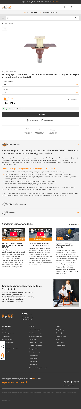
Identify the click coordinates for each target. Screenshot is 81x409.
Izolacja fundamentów (35, 342)
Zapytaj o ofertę (49, 120)
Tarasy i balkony (33, 349)
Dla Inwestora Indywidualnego (38, 368)
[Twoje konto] (71, 7)
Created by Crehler (6, 400)
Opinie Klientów (60, 346)
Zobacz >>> (56, 2)
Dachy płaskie (33, 339)
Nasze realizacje (61, 336)
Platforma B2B (6, 352)
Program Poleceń (34, 355)
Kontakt (58, 339)
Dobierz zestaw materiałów (10, 349)
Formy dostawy (6, 336)
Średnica (5, 89)
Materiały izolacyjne (35, 330)
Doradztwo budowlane (36, 333)
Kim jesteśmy (60, 330)
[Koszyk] (77, 7)
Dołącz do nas (60, 342)
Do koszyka (40, 114)
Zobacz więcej (73, 224)
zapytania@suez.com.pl (49, 12)
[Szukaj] (76, 18)
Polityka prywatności (8, 333)
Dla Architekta (33, 365)
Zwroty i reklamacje (7, 342)
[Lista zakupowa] (65, 7)
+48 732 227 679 (32, 12)
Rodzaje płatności (7, 339)
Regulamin (5, 330)
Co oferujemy (60, 333)
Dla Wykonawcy (33, 358)
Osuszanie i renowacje (35, 346)
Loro (4, 29)
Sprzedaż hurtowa (34, 352)
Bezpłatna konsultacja (35, 336)
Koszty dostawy (72, 99)
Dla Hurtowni (33, 361)
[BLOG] (67, 234)
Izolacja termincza (8, 81)
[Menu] (3, 17)
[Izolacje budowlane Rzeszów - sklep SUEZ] (6, 7)
